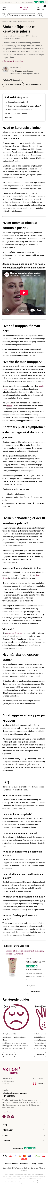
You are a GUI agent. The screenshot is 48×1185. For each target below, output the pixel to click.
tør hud (9, 406)
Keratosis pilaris (8, 38)
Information (7, 1130)
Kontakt (6, 1141)
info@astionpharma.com (14, 1093)
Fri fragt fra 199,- (7, 2)
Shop (5, 1125)
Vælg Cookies (37, 1163)
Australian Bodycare (14, 633)
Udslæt (17, 38)
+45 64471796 (8, 1096)
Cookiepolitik (25, 1163)
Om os (5, 1135)
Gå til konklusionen (13, 85)
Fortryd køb (6, 1112)
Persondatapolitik (11, 1163)
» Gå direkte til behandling (12, 61)
